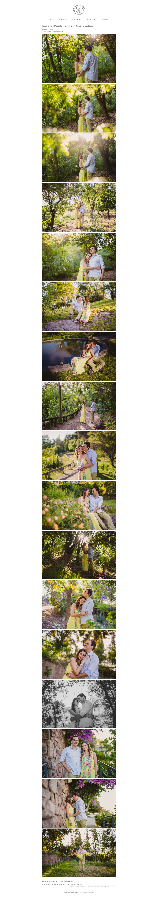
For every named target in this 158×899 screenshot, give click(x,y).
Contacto (105, 19)
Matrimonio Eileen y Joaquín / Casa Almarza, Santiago (62, 884)
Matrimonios (63, 19)
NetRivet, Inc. (91, 892)
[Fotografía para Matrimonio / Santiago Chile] (79, 15)
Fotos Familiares (76, 19)
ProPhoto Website (83, 892)
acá (71, 881)
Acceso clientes (92, 19)
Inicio (52, 19)
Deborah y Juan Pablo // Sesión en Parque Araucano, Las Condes (92, 886)
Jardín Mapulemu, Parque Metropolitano (52, 31)
